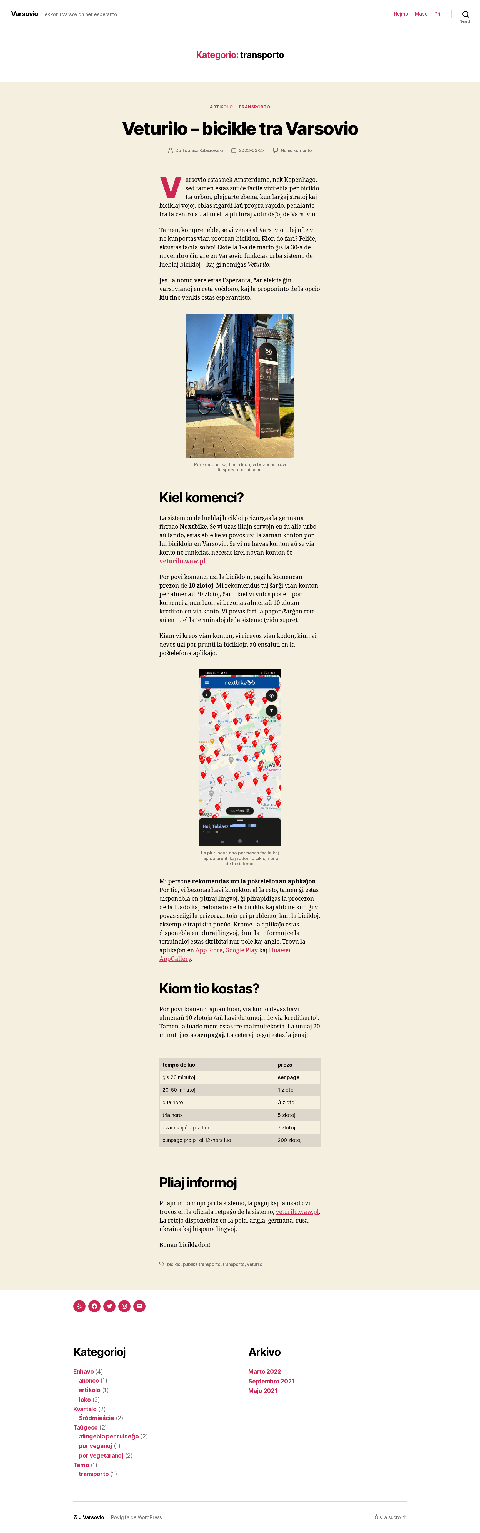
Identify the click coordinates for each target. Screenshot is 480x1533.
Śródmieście (96, 1418)
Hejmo (401, 14)
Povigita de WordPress (136, 1517)
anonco (89, 1380)
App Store (209, 950)
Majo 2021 (263, 1390)
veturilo (254, 1264)
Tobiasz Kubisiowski (202, 150)
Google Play (241, 950)
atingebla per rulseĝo (109, 1436)
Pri (437, 14)
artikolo (221, 107)
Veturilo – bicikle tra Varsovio (240, 128)
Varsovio (24, 14)
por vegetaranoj (101, 1455)
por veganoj (95, 1445)
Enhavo (83, 1371)
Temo (81, 1465)
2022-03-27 (252, 150)
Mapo (421, 14)
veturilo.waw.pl (182, 561)
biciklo (174, 1264)
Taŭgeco (85, 1427)
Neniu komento (296, 150)
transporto (254, 107)
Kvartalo (85, 1409)
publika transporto (202, 1264)
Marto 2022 (264, 1371)
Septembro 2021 (271, 1381)
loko (85, 1399)
